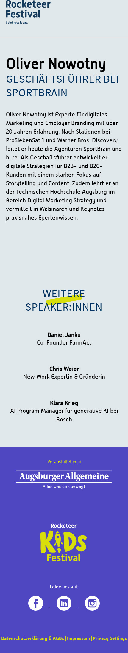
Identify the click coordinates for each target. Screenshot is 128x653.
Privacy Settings (110, 638)
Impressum (78, 638)
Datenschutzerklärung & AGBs (32, 638)
